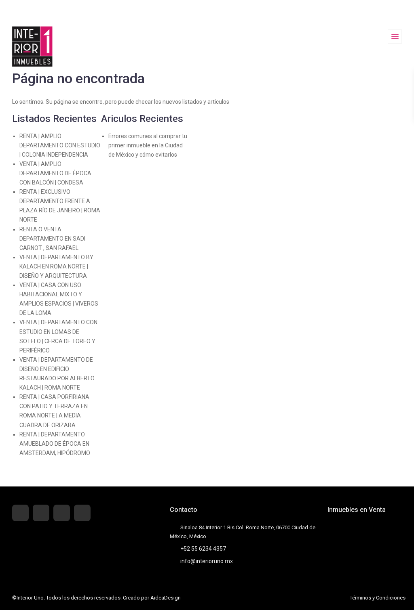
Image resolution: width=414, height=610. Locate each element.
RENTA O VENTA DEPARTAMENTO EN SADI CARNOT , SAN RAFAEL (52, 238)
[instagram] (82, 513)
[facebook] (20, 513)
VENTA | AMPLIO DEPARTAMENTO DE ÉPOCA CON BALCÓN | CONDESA (55, 173)
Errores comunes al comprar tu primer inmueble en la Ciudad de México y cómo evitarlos (147, 145)
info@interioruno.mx (206, 561)
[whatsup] (41, 513)
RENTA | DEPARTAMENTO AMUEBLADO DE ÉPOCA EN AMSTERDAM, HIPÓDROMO (54, 443)
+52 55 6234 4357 (203, 548)
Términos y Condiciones (378, 598)
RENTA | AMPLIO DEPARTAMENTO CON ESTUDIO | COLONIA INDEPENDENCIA (59, 145)
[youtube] (61, 513)
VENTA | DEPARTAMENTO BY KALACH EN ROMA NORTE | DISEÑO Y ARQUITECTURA (56, 266)
